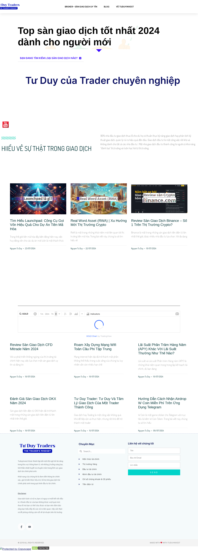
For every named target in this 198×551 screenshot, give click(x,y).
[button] (51, 58)
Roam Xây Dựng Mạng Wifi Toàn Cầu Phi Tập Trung (95, 347)
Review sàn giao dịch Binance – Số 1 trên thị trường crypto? (159, 223)
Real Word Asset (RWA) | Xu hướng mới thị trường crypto (99, 223)
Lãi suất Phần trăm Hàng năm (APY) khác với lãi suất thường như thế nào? (162, 349)
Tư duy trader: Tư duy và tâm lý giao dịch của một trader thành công (98, 403)
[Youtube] (29, 526)
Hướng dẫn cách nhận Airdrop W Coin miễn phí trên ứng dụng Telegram (162, 403)
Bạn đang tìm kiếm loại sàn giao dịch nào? (49, 58)
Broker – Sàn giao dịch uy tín (81, 6)
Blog (106, 6)
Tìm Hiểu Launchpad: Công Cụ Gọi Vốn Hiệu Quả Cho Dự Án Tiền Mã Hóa (37, 225)
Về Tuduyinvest (125, 6)
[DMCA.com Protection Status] (40, 549)
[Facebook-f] (21, 526)
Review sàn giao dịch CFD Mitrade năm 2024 (31, 347)
